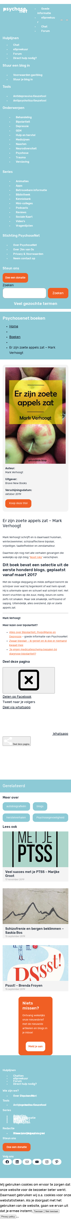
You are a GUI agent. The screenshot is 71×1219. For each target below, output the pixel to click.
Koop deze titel (18, 503)
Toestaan (38, 1211)
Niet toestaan (51, 1211)
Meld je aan (35, 1046)
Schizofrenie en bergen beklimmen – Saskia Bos (34, 931)
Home (13, 326)
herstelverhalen (16, 817)
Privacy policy (8, 1216)
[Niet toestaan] (17, 1217)
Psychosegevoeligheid (50, 817)
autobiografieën (16, 806)
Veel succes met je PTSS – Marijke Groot (32, 874)
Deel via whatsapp (17, 707)
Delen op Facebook (17, 696)
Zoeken (8, 285)
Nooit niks (36, 557)
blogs (40, 806)
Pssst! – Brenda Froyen (23, 985)
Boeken (14, 337)
